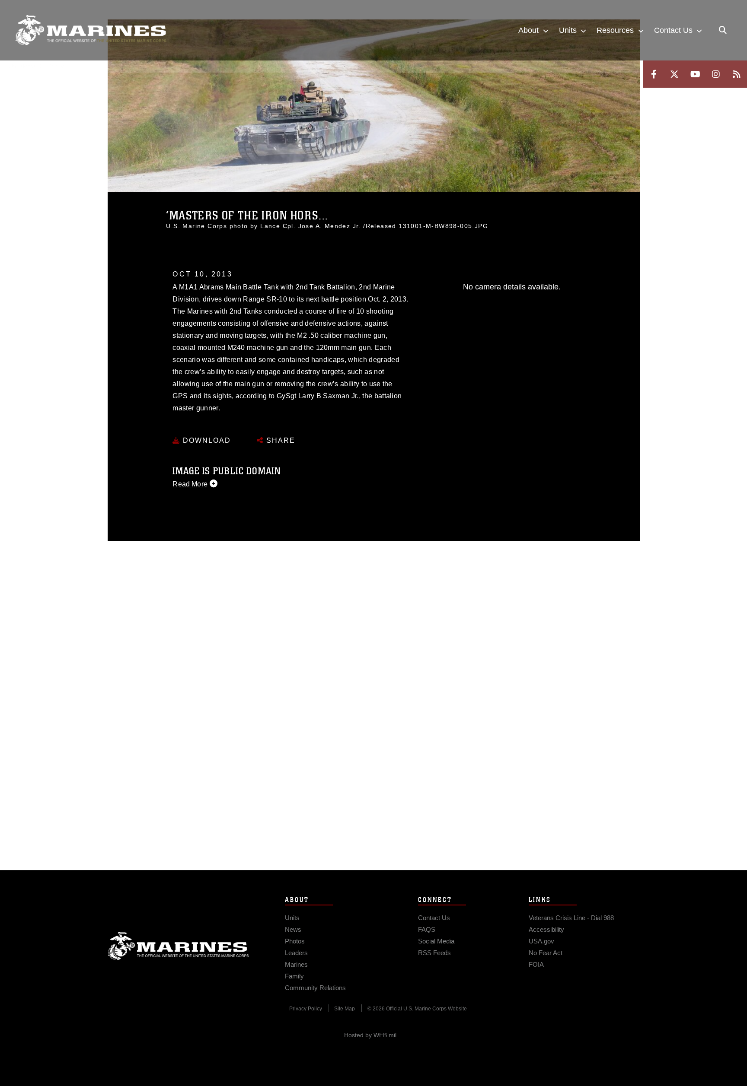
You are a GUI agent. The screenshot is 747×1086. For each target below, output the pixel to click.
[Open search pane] (723, 30)
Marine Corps (178, 946)
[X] (674, 74)
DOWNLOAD (205, 440)
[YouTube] (695, 74)
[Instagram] (716, 74)
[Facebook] (653, 74)
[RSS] (736, 74)
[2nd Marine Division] (90, 30)
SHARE (279, 440)
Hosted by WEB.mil (370, 1035)
